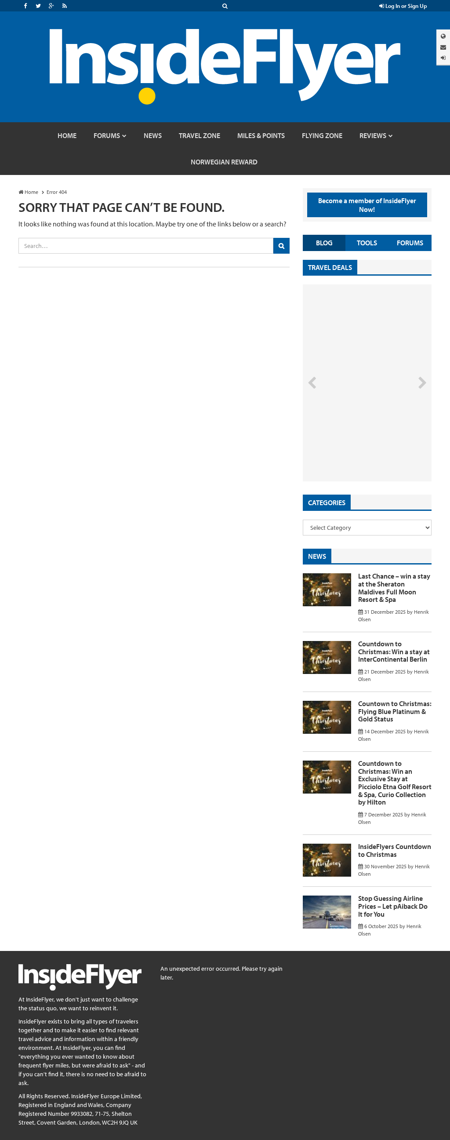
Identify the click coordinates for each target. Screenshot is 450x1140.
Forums (410, 242)
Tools (367, 242)
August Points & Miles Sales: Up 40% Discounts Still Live (355, 448)
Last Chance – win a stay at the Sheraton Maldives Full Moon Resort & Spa (394, 588)
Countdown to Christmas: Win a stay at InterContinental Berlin (394, 651)
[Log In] (443, 57)
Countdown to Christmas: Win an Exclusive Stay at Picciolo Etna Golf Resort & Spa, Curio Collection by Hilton (395, 782)
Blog (324, 242)
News (317, 556)
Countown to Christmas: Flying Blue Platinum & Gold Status (395, 711)
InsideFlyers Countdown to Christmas (394, 850)
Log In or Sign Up (405, 5)
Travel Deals (330, 267)
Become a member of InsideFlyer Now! (367, 205)
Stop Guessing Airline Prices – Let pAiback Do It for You (393, 906)
